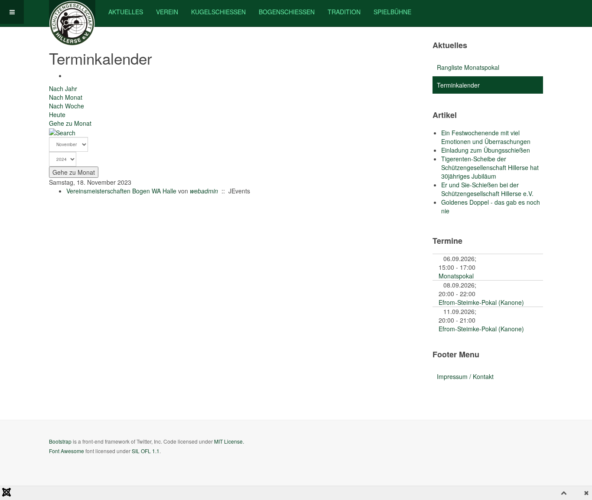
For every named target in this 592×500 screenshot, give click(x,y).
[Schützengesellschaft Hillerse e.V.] (72, 12)
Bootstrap (60, 441)
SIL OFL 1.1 (145, 450)
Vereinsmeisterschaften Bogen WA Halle (121, 190)
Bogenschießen (287, 11)
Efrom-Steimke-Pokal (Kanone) (481, 302)
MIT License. (229, 441)
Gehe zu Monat (70, 123)
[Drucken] (68, 75)
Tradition (344, 11)
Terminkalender (458, 85)
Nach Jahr (63, 88)
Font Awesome (66, 450)
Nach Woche (66, 105)
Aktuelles (125, 11)
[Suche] (62, 131)
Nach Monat (65, 97)
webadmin (204, 190)
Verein (167, 11)
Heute (57, 114)
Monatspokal (456, 275)
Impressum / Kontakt (465, 376)
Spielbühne (392, 11)
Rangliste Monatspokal (468, 67)
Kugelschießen (218, 11)
